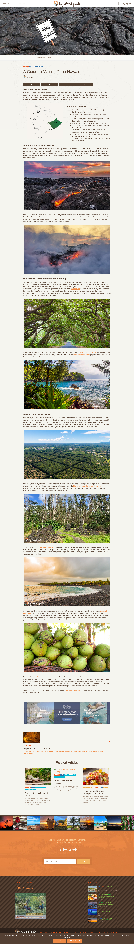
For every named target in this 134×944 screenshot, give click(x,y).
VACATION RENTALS (41, 787)
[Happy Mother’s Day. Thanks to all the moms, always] (114, 823)
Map (24, 3)
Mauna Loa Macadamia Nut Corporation (87, 486)
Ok (60, 940)
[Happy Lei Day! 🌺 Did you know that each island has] (127, 823)
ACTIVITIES (110, 888)
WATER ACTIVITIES (103, 910)
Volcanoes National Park (74, 690)
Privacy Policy (74, 940)
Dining (66, 932)
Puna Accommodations (81, 355)
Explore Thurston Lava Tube (38, 748)
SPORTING (109, 886)
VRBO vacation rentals (87, 352)
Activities (74, 932)
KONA (99, 886)
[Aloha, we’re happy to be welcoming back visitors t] (47, 823)
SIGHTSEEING (101, 896)
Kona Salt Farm (102, 906)
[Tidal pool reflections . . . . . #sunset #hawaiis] (87, 823)
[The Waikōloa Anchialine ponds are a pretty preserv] (73, 823)
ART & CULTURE (110, 896)
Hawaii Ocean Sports (104, 922)
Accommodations (55, 932)
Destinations (43, 932)
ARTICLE (26, 66)
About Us (83, 932)
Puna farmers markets (45, 677)
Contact (91, 932)
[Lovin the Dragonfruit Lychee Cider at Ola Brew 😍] (20, 823)
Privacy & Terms (112, 932)
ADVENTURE (104, 894)
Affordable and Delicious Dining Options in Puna (93, 792)
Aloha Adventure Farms (104, 900)
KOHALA (100, 918)
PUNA (31, 66)
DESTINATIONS (38, 66)
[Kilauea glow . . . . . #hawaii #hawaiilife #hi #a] (6, 823)
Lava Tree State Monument (44, 547)
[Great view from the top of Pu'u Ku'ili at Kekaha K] (33, 823)
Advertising (101, 932)
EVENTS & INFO (102, 888)
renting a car (75, 289)
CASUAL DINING (88, 787)
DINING (105, 787)
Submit (83, 861)
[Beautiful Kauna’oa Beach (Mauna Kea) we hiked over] (100, 823)
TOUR (109, 894)
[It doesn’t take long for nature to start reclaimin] (60, 823)
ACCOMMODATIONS (30, 789)
